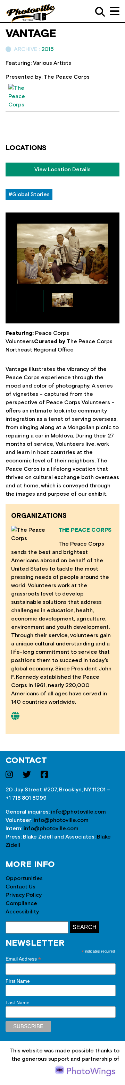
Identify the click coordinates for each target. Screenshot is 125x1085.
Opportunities (24, 878)
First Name (18, 981)
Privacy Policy (24, 895)
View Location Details (62, 169)
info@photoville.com (78, 812)
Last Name (18, 1002)
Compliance (21, 903)
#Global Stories (29, 194)
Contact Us (20, 886)
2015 (47, 49)
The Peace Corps (84, 530)
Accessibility (22, 911)
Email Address (23, 959)
